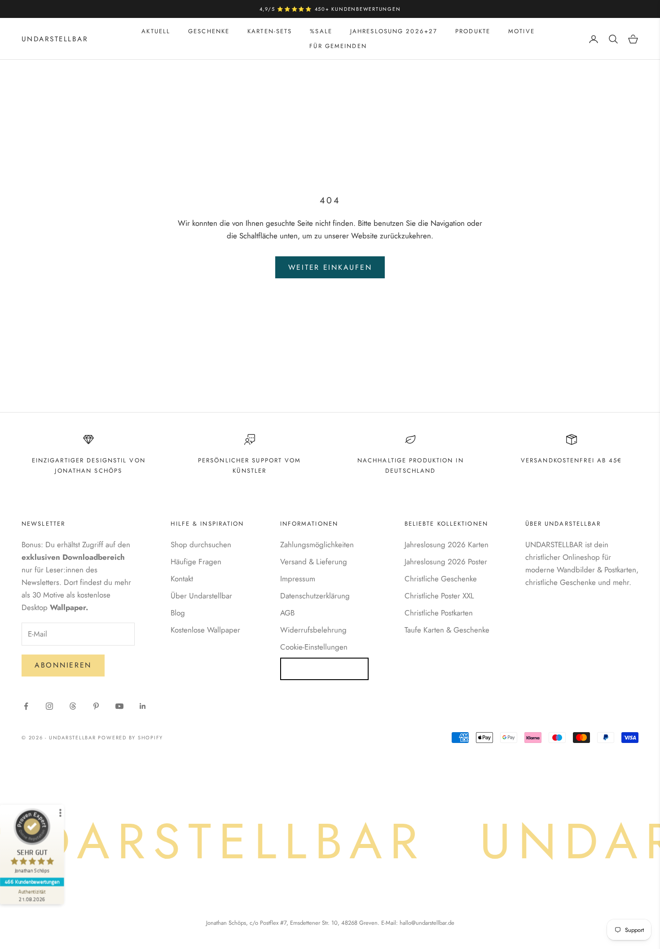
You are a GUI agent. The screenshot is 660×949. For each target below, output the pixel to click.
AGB (287, 612)
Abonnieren (63, 665)
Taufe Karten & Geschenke (447, 629)
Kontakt (182, 578)
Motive (521, 31)
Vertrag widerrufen (324, 668)
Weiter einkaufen (330, 267)
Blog (178, 612)
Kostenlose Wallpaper (205, 629)
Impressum (297, 578)
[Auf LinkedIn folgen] (142, 706)
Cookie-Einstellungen (314, 646)
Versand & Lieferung (313, 561)
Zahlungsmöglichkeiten (317, 544)
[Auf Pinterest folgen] (96, 706)
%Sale (321, 31)
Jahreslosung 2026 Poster (446, 561)
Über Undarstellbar (201, 595)
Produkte (472, 31)
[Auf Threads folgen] (72, 706)
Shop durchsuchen (201, 544)
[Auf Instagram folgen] (49, 706)
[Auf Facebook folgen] (26, 706)
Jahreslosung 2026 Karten (446, 544)
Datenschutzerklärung (315, 595)
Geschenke (208, 31)
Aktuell (155, 31)
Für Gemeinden (337, 46)
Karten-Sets (269, 31)
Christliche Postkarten (439, 612)
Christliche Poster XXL (439, 595)
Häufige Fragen (196, 561)
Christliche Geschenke (441, 578)
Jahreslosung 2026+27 (393, 31)
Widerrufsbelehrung (313, 629)
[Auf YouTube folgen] (119, 706)
